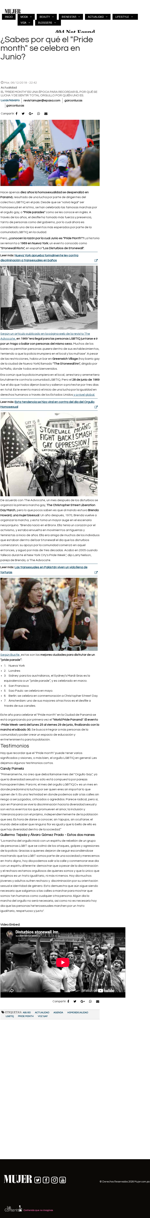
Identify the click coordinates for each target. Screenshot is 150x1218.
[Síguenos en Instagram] (54, 1179)
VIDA (23, 22)
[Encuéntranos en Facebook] (46, 1179)
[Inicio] (12, 11)
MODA (24, 17)
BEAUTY (45, 17)
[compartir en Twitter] (23, 113)
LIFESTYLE (122, 17)
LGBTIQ (10, 1016)
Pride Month (26, 1016)
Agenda (58, 1012)
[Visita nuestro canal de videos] (63, 1179)
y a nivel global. (84, 394)
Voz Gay (43, 1016)
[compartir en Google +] (31, 113)
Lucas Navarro (10, 100)
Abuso (27, 1012)
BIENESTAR (69, 17)
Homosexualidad (77, 1012)
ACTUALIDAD (96, 17)
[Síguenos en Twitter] (38, 1179)
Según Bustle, (10, 654)
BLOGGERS (45, 22)
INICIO (9, 17)
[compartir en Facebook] (16, 113)
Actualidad (42, 1012)
